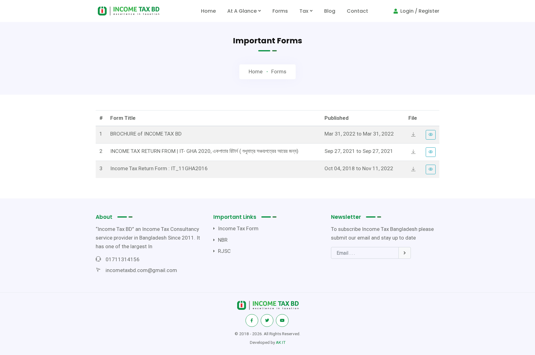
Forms (280, 11)
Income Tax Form (238, 228)
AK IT (280, 342)
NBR (223, 240)
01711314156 (123, 259)
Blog (329, 11)
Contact (357, 11)
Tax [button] (303, 11)
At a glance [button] (242, 11)
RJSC (224, 251)
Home (209, 12)
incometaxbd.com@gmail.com (141, 270)
